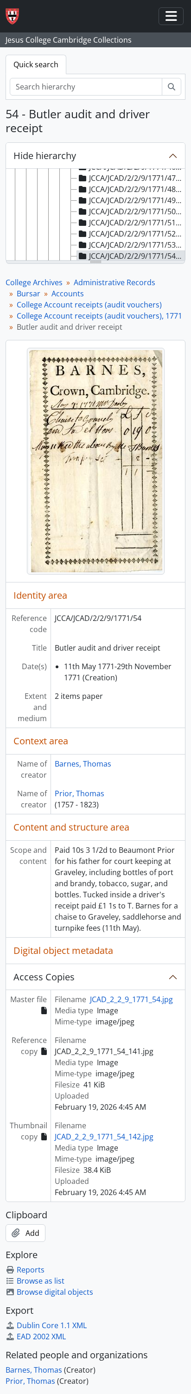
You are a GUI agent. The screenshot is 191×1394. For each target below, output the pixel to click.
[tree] (95, 215)
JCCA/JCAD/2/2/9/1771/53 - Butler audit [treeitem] (137, 245)
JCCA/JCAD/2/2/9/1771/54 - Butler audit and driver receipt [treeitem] (137, 256)
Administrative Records (114, 282)
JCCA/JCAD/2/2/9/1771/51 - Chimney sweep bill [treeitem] (137, 222)
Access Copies (44, 977)
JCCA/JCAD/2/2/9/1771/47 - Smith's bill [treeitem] (137, 178)
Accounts (67, 293)
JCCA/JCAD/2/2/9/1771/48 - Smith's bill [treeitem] (137, 189)
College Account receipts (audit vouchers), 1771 (99, 316)
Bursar (28, 293)
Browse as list (40, 1281)
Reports (31, 1270)
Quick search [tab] (35, 64)
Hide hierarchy (44, 155)
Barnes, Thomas (83, 764)
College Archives (34, 282)
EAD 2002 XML (41, 1336)
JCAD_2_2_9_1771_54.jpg (131, 999)
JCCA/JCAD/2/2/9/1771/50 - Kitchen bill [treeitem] (137, 211)
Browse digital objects (55, 1292)
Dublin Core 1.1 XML (52, 1325)
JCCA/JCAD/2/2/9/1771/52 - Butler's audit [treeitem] (137, 234)
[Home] (16, 16)
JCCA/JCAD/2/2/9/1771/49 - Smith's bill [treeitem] (137, 200)
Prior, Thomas (79, 793)
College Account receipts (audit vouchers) (89, 305)
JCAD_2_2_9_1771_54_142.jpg (104, 1137)
